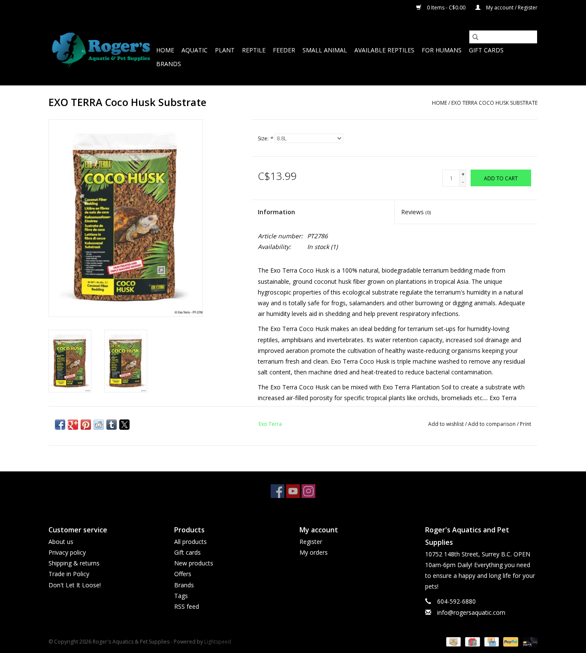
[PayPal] (510, 641)
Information (276, 212)
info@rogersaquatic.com (471, 612)
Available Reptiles (384, 50)
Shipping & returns (74, 563)
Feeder (284, 50)
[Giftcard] (471, 641)
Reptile (254, 50)
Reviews (416, 212)
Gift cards (486, 50)
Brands (168, 64)
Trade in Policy (68, 574)
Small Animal (324, 50)
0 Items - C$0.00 (446, 7)
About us (60, 542)
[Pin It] (86, 424)
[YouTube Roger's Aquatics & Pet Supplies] (293, 491)
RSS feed (186, 606)
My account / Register (511, 7)
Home (165, 50)
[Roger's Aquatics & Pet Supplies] (101, 50)
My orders (313, 552)
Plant (225, 50)
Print (525, 424)
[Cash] (452, 641)
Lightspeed (217, 641)
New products (193, 563)
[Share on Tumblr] (111, 424)
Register (310, 542)
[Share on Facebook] (60, 424)
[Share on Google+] (73, 424)
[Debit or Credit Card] (529, 641)
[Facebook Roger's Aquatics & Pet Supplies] (277, 491)
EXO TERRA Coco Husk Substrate (494, 102)
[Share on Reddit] (99, 424)
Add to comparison (492, 424)
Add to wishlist (446, 424)
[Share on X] (124, 424)
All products (190, 542)
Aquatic (194, 50)
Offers (182, 574)
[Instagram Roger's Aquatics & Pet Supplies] (308, 491)
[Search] (475, 37)
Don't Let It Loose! (74, 585)
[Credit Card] (490, 641)
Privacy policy (67, 552)
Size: (265, 138)
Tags (181, 596)
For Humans (442, 50)
